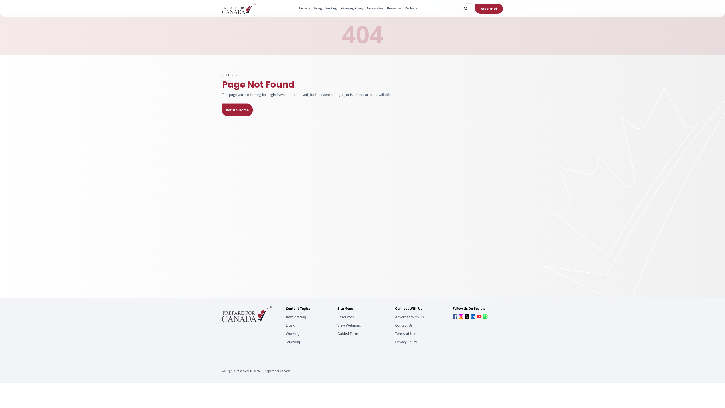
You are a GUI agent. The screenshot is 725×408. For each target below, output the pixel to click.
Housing (304, 8)
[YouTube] (479, 316)
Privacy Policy (406, 342)
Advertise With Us (409, 317)
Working (331, 8)
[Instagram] (461, 316)
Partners (411, 8)
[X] (467, 316)
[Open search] (465, 8)
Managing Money (351, 8)
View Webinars (349, 325)
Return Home (237, 110)
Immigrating (375, 8)
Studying (293, 342)
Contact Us (404, 325)
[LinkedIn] (473, 316)
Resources (394, 8)
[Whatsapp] (485, 316)
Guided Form (347, 333)
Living (318, 8)
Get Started (489, 8)
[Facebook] (455, 316)
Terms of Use (405, 333)
